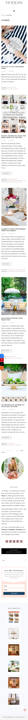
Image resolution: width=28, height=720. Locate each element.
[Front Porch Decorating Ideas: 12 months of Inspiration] (14, 649)
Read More (6, 173)
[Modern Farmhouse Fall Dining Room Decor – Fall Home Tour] (14, 699)
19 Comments (11, 233)
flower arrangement (17, 271)
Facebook (19, 529)
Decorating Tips (10, 179)
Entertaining (11, 269)
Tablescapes (23, 269)
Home (3, 15)
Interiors (15, 179)
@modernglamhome (14, 552)
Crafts (8, 87)
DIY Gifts (14, 87)
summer (23, 271)
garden (10, 444)
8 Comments (11, 71)
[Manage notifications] (25, 710)
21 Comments (11, 322)
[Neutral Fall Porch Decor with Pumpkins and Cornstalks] (14, 682)
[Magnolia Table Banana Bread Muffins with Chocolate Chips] (14, 633)
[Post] (2, 364)
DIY (10, 87)
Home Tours (9, 356)
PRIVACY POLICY (20, 717)
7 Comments (11, 140)
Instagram (11, 529)
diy (8, 444)
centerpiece (9, 271)
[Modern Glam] (14, 6)
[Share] (2, 356)
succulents (15, 444)
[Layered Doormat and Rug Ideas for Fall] (14, 617)
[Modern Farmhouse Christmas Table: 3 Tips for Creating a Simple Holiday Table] (14, 666)
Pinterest (4, 529)
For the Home (17, 269)
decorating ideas (10, 180)
